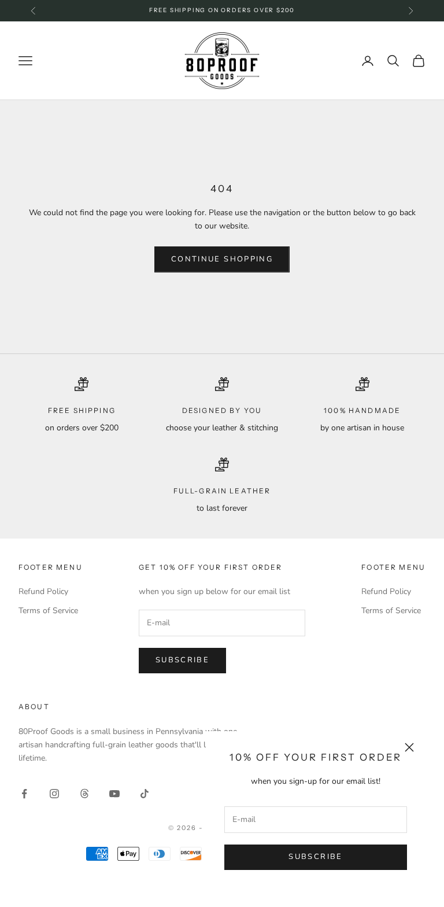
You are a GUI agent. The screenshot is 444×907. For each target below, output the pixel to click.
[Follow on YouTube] (114, 793)
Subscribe (315, 856)
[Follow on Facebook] (24, 793)
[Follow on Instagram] (54, 793)
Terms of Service (48, 610)
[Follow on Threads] (84, 793)
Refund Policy (43, 591)
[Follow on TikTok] (144, 793)
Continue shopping (222, 259)
